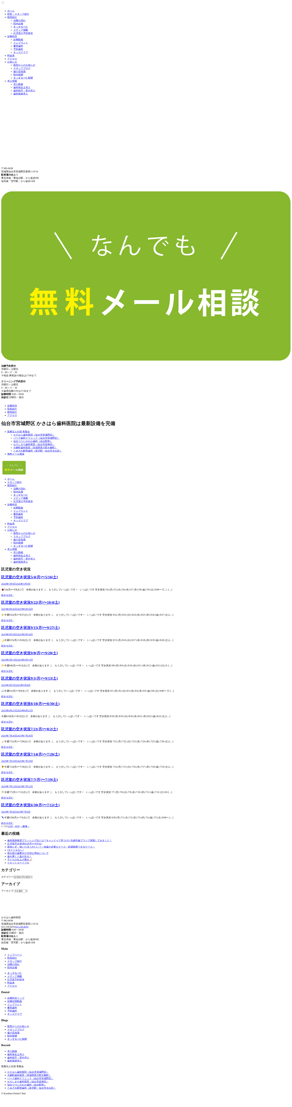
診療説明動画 (14, 1001)
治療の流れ (19, 20)
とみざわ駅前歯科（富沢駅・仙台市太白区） (37, 450)
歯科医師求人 (20, 93)
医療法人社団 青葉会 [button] (18, 431)
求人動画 (18, 84)
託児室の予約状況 (23, 33)
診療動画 (18, 39)
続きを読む (7, 595)
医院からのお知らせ (24, 65)
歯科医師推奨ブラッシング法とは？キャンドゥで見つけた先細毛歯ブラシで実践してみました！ (59, 840)
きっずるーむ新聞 (23, 78)
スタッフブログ (21, 68)
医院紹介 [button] (12, 485)
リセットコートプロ (18, 862)
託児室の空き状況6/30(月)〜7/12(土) (30, 805)
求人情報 (12, 81)
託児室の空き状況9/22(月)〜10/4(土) (30, 602)
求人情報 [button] (12, 549)
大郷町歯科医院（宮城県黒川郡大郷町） (35, 447)
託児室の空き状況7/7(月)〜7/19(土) (29, 780)
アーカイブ (7, 891)
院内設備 (18, 23)
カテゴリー (7, 877)
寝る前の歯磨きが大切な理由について (28, 853)
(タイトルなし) (15, 850)
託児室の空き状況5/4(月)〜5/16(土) (29, 577)
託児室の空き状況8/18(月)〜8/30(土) (30, 704)
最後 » (26, 826)
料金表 (11, 55)
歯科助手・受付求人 (24, 90)
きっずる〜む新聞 (23, 546)
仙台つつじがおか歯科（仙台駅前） (32, 441)
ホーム (11, 11)
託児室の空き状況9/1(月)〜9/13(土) (29, 678)
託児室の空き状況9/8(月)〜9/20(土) (29, 653)
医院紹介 (12, 17)
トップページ (14, 954)
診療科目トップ (15, 998)
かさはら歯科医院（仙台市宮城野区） (34, 435)
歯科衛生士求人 (21, 87)
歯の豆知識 (19, 71)
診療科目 (12, 36)
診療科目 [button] (12, 504)
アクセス (12, 58)
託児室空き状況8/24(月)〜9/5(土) (24, 843)
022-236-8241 (22, 927)
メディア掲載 (20, 30)
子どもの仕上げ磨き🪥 (19, 859)
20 (18, 826)
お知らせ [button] (12, 530)
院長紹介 (12, 409)
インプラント (20, 42)
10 (16, 826)
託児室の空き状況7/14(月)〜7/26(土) (30, 754)
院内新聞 (18, 74)
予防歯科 (18, 49)
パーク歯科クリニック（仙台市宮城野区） (36, 438)
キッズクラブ (20, 52)
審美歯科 (18, 46)
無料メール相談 (15, 454)
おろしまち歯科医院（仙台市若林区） (34, 444)
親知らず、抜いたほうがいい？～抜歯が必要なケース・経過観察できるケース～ (51, 847)
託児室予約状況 (15, 979)
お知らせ (12, 62)
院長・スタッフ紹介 (18, 14)
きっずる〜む (20, 27)
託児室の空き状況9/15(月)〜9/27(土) (30, 628)
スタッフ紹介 (14, 482)
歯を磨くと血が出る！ (19, 856)
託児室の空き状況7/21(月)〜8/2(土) (29, 729)
